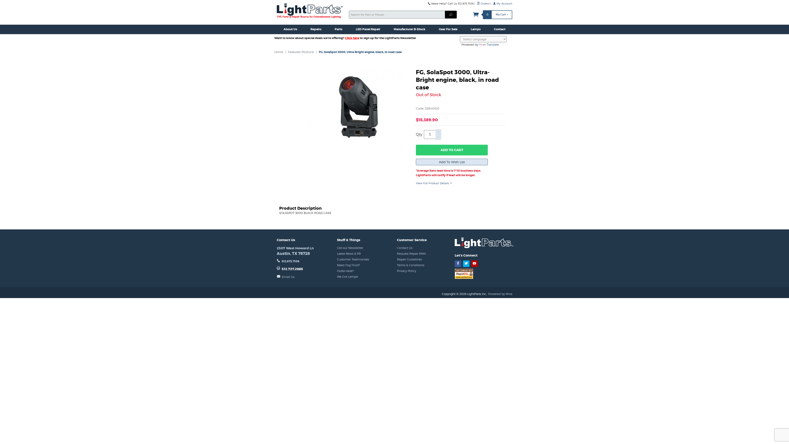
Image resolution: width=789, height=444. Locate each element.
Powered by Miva (500, 294)
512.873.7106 (290, 261)
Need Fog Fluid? (348, 265)
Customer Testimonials (353, 259)
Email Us (288, 277)
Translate (493, 44)
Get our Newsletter (350, 248)
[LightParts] (310, 11)
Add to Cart (452, 150)
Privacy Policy (406, 271)
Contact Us (404, 248)
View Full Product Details (433, 183)
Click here (352, 38)
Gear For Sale (448, 29)
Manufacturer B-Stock (409, 29)
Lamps (476, 29)
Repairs (315, 29)
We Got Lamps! (347, 276)
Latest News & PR (349, 253)
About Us (290, 29)
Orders (485, 3)
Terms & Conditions (410, 265)
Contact (499, 29)
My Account (504, 3)
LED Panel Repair (368, 29)
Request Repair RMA (411, 253)
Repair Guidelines (409, 259)
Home (278, 52)
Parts (338, 29)
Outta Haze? (345, 271)
